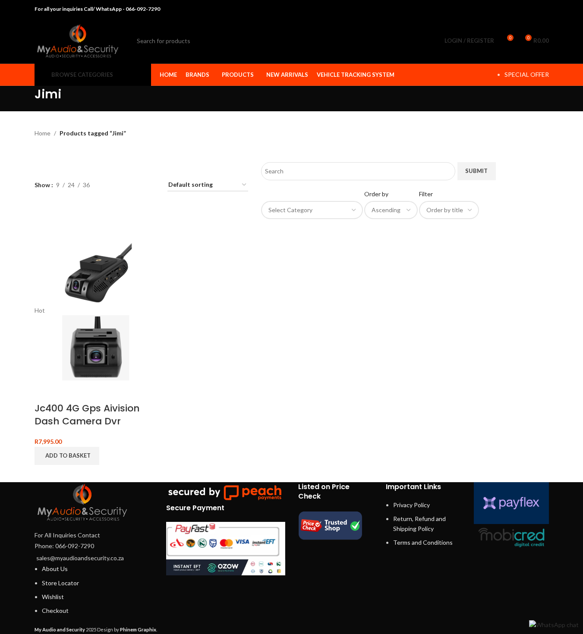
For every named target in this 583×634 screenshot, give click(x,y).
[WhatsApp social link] (532, 9)
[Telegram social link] (543, 9)
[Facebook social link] (499, 9)
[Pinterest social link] (521, 9)
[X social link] (510, 9)
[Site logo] (78, 40)
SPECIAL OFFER (526, 74)
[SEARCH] (419, 41)
